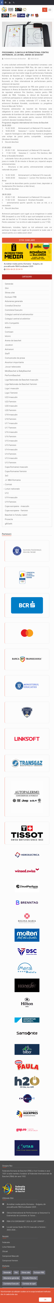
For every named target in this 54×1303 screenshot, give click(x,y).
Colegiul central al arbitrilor (17, 319)
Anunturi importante (14, 362)
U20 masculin (11, 406)
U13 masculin (11, 458)
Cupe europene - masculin (17, 506)
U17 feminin (10, 428)
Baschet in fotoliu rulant (16, 515)
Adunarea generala (14, 301)
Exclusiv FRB (10, 297)
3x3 (6, 475)
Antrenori (9, 349)
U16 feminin (10, 436)
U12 (7, 493)
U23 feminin (10, 401)
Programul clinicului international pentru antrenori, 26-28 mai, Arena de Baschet (25, 53)
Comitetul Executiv (13, 310)
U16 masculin (11, 432)
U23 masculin (11, 397)
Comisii (8, 484)
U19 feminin (10, 502)
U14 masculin (11, 449)
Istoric (8, 336)
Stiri (7, 288)
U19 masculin (11, 497)
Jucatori (9, 345)
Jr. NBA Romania (13, 480)
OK (45, 1300)
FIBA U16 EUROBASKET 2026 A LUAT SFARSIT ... (26, 1221)
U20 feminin (10, 410)
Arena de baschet (13, 340)
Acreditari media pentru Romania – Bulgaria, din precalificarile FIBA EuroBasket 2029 (23, 265)
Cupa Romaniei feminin (16, 471)
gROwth (8, 524)
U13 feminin (10, 462)
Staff (7, 353)
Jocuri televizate (13, 367)
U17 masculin (11, 423)
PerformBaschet (12, 375)
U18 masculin (11, 415)
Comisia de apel (29, 1284)
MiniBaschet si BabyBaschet (18, 371)
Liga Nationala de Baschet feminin (21, 384)
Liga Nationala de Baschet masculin (21, 380)
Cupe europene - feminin (16, 510)
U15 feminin (10, 445)
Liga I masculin (12, 388)
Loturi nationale (12, 489)
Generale (9, 284)
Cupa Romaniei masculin (16, 467)
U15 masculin (11, 441)
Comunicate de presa (15, 358)
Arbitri (8, 327)
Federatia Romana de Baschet (15, 59)
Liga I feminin (11, 393)
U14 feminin (10, 454)
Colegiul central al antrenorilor (19, 314)
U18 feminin (10, 419)
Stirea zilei (10, 292)
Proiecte (9, 519)
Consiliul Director (13, 305)
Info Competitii (12, 323)
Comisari (9, 332)
